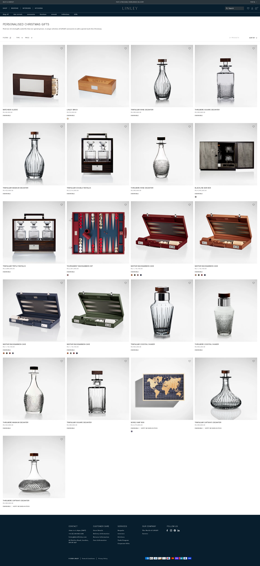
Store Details (98, 530)
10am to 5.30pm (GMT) (77, 530)
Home (5, 10)
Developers (15, 10)
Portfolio (37, 10)
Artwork (54, 14)
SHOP (5, 8)
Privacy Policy (103, 558)
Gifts (75, 14)
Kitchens (121, 537)
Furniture (43, 14)
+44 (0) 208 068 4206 (76, 534)
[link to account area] (252, 8)
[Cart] (256, 8)
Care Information (100, 540)
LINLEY (76, 558)
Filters (5, 37)
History (26, 10)
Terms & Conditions (88, 558)
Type (18, 37)
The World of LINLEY (150, 530)
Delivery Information (101, 534)
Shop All (6, 14)
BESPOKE (14, 8)
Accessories (31, 14)
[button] (62, 48)
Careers (145, 534)
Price (27, 37)
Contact (47, 10)
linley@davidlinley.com (78, 537)
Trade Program (123, 540)
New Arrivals (18, 14)
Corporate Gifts (124, 543)
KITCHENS (39, 8)
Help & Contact (8, 2)
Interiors (121, 534)
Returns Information (101, 537)
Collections (65, 14)
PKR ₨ (252, 2)
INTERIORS (27, 8)
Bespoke (121, 530)
